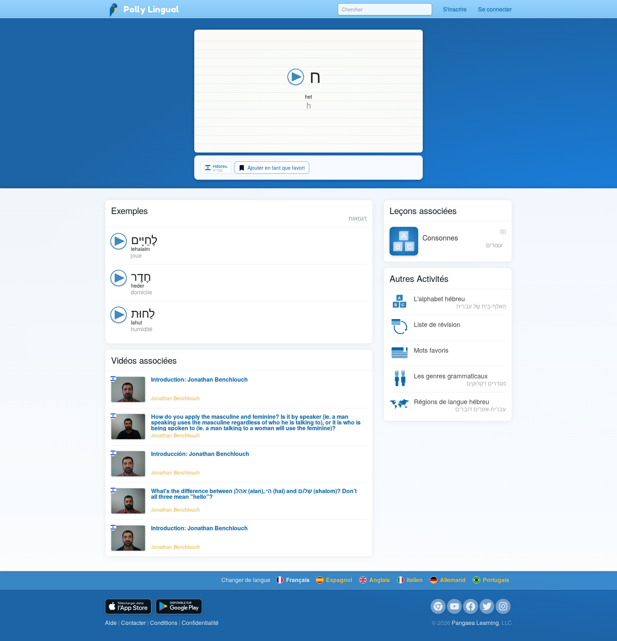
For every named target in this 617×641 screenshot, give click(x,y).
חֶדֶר (141, 276)
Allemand (452, 580)
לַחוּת (143, 312)
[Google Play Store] (179, 606)
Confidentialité (200, 622)
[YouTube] (454, 606)
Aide (111, 622)
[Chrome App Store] (438, 606)
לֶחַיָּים (144, 239)
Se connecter (495, 9)
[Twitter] (487, 606)
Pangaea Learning (475, 622)
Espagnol (338, 580)
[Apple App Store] (128, 606)
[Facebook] (470, 606)
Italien (414, 580)
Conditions (163, 622)
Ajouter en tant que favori (275, 167)
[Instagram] (503, 606)
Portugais (495, 580)
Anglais (379, 580)
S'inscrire (455, 9)
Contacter (133, 622)
